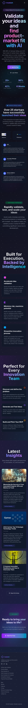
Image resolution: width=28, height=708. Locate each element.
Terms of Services (5, 692)
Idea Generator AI (5, 671)
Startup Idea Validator (6, 667)
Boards (2, 684)
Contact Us (3, 693)
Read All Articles (15, 593)
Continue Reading (8, 506)
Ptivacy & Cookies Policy (6, 690)
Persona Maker (4, 669)
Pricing (2, 688)
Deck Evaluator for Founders (7, 673)
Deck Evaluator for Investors (7, 675)
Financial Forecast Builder (6, 678)
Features (3, 686)
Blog (2, 682)
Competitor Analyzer (5, 677)
